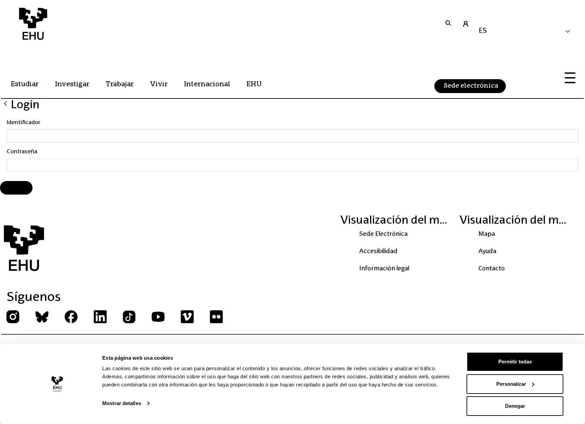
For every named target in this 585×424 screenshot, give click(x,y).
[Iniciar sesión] (465, 23)
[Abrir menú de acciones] (570, 78)
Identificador (23, 123)
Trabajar (120, 84)
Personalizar (511, 384)
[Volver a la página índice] (5, 103)
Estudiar (25, 84)
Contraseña (22, 152)
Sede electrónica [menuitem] (470, 86)
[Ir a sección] (448, 23)
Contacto (491, 269)
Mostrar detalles (121, 403)
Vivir (159, 84)
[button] (527, 31)
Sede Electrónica (383, 234)
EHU (254, 84)
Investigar (72, 84)
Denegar (515, 406)
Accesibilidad (378, 251)
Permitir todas (515, 361)
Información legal (384, 269)
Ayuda (487, 251)
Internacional (207, 84)
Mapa (486, 234)
